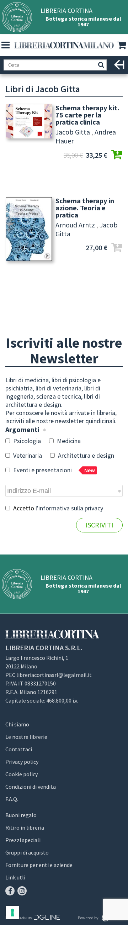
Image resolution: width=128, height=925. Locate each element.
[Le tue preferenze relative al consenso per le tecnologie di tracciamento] (12, 912)
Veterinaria (27, 455)
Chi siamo (17, 724)
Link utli (15, 877)
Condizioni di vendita (30, 786)
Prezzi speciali (23, 839)
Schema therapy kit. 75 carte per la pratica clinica (87, 115)
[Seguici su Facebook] (10, 890)
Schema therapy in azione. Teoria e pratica (84, 208)
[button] (5, 45)
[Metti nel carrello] (116, 155)
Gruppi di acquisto (27, 852)
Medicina (68, 441)
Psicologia (26, 441)
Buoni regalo (21, 815)
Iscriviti (99, 524)
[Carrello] (122, 45)
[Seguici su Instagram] (22, 890)
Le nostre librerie (26, 736)
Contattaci (18, 749)
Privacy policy (21, 761)
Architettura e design (85, 455)
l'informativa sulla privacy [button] (69, 508)
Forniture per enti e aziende (39, 864)
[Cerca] (101, 64)
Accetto (57, 508)
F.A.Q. (11, 799)
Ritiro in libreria (24, 827)
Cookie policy (21, 774)
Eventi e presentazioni (53, 470)
